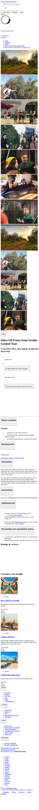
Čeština (7, 760)
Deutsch (7, 764)
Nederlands (8, 774)
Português (8, 778)
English (7, 757)
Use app (3, 37)
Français (7, 769)
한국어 (7, 770)
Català (6, 758)
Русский (7, 781)
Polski (6, 779)
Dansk (6, 762)
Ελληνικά (7, 765)
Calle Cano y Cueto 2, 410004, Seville (12, 458)
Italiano (7, 772)
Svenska (7, 783)
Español (7, 767)
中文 (6, 785)
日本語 (7, 776)
